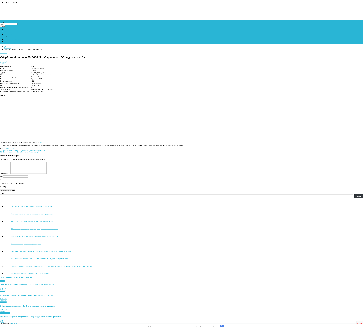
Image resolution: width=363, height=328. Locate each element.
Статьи (2, 281)
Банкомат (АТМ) (9, 148)
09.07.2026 (3, 288)
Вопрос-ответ (8, 34)
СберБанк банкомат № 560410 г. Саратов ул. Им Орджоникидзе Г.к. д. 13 (23, 150)
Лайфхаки (3, 302)
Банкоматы (7, 31)
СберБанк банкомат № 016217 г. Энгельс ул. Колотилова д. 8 (19, 152)
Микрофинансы (5, 313)
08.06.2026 (3, 320)
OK (222, 326)
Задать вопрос (12, 36)
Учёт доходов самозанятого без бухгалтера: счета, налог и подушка (27, 306)
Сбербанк (7, 29)
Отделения (7, 33)
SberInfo (2, 64)
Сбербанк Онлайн (10, 43)
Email (1, 180)
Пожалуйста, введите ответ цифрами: (12, 183)
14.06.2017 (3, 62)
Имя (1, 176)
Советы (2, 291)
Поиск (2, 193)
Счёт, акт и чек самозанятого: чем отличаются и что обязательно (27, 285)
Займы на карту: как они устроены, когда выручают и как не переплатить (31, 317)
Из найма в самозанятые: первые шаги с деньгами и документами (27, 295)
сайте (40, 142)
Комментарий (5, 173)
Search (2, 22)
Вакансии (7, 41)
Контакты (7, 38)
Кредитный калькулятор (11, 39)
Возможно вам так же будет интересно (16, 277)
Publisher (3, 290)
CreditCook (5, 6)
